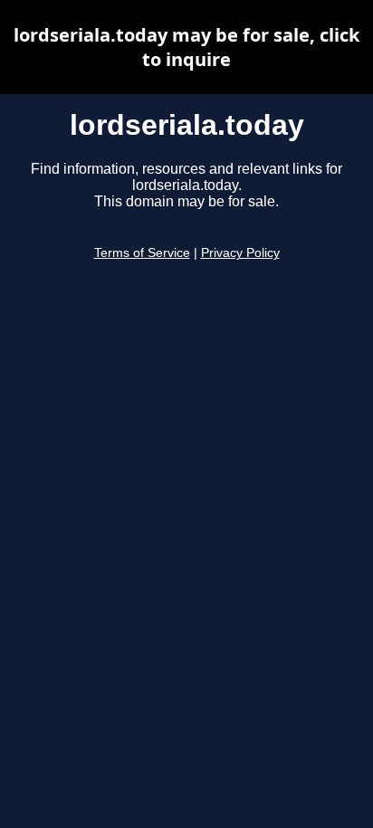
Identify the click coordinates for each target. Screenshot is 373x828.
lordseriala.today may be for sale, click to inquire (186, 47)
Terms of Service (142, 253)
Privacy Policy (240, 253)
